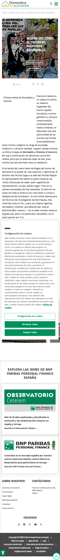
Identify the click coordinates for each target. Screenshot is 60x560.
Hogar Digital (7, 496)
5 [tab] (33, 342)
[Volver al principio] (56, 556)
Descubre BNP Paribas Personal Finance (22, 467)
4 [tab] (28, 342)
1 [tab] (15, 342)
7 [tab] (42, 342)
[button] (3, 553)
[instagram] (19, 525)
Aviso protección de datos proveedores (40, 544)
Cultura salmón (35, 63)
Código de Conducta (42, 548)
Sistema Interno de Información (20, 548)
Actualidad (6, 504)
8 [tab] (46, 342)
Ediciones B (7, 172)
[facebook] (24, 525)
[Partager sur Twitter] (37, 84)
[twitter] (30, 525)
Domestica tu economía (11, 488)
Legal (44, 541)
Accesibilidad (41, 551)
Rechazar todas (30, 324)
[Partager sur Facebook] (33, 84)
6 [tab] (37, 342)
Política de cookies (17, 541)
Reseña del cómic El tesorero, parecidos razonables (32, 13)
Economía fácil (7, 492)
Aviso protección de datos (13, 544)
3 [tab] (24, 342)
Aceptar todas (30, 332)
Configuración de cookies (30, 316)
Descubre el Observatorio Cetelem (20, 428)
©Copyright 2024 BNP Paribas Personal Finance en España (29, 537)
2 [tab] (20, 342)
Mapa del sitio (33, 541)
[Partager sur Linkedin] (42, 84)
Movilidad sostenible (10, 500)
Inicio (4, 13)
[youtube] (35, 525)
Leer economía (34, 69)
